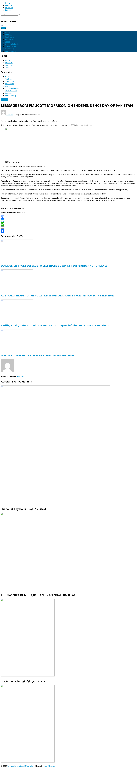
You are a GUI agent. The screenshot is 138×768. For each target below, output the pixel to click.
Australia (8, 34)
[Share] (69, 231)
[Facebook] (69, 217)
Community (9, 49)
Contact (8, 10)
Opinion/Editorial (12, 44)
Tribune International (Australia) (20, 766)
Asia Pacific (9, 39)
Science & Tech (11, 46)
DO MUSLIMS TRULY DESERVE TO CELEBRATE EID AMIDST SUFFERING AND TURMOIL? (54, 265)
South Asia (9, 37)
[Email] (69, 227)
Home (7, 3)
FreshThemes (49, 766)
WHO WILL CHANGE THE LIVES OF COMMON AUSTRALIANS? (38, 355)
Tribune (9, 114)
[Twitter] (69, 220)
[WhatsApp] (69, 224)
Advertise (9, 7)
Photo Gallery (10, 51)
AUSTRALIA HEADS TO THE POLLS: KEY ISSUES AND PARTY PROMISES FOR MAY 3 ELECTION (57, 295)
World (7, 42)
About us (9, 5)
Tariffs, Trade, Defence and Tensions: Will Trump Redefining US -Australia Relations (55, 325)
